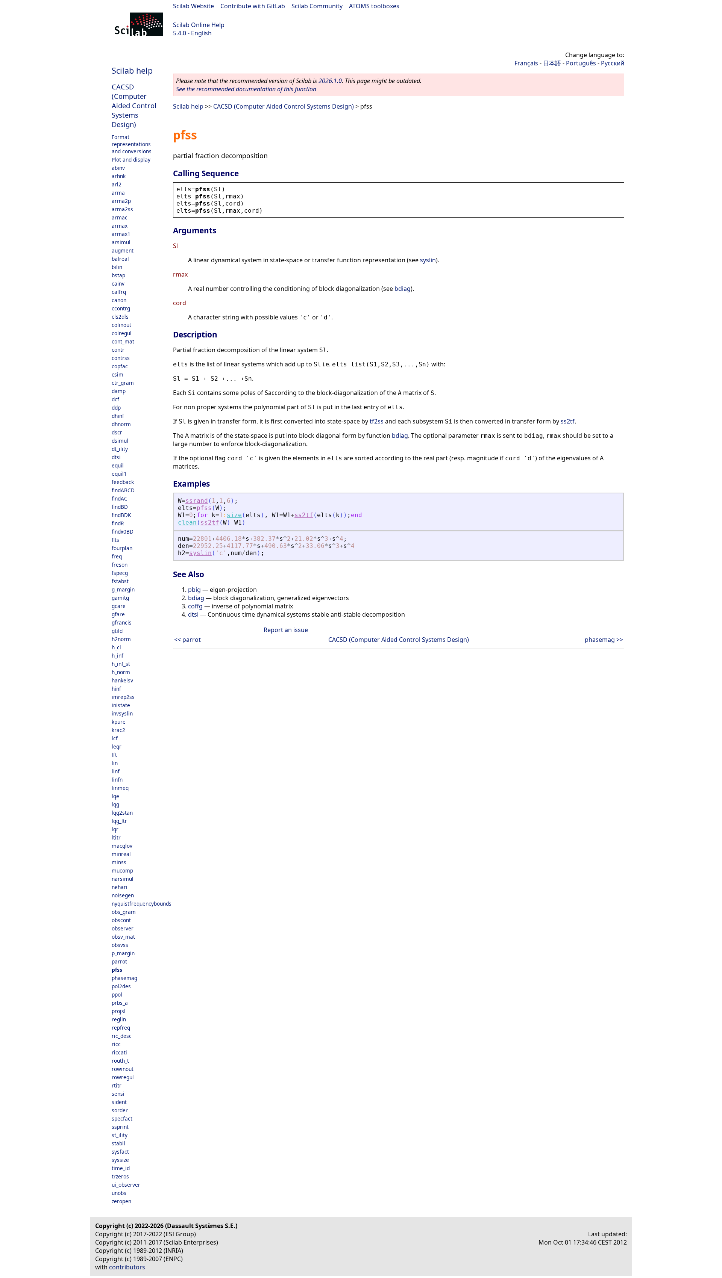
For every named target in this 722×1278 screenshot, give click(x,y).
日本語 (552, 63)
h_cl (116, 647)
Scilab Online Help (198, 25)
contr (118, 349)
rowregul (123, 1077)
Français (526, 63)
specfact (122, 1118)
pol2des (121, 986)
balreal (120, 258)
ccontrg (121, 308)
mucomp (122, 870)
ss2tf (568, 421)
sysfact (120, 1151)
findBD (120, 506)
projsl (119, 1011)
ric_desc (122, 1035)
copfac (120, 366)
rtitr (116, 1085)
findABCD (123, 490)
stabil (118, 1143)
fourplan (122, 548)
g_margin (123, 589)
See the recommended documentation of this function (246, 89)
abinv (118, 167)
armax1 (121, 233)
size (234, 515)
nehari (119, 887)
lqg (115, 804)
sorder (120, 1110)
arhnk (119, 176)
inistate (121, 705)
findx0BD (122, 531)
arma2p (121, 200)
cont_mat (123, 341)
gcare (119, 606)
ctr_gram (123, 382)
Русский (612, 63)
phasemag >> (604, 639)
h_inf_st (121, 663)
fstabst (120, 581)
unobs (119, 1192)
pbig (194, 589)
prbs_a (120, 1002)
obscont (121, 920)
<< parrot (187, 639)
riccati (119, 1052)
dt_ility (120, 448)
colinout (121, 324)
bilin (117, 267)
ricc (116, 1044)
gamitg (120, 597)
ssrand (196, 500)
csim (117, 374)
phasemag (124, 978)
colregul (122, 333)
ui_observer (126, 1184)
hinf (116, 688)
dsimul (120, 440)
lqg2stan (122, 812)
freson (119, 564)
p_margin (123, 953)
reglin (119, 1019)
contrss (121, 357)
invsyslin (122, 713)
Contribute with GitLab (252, 6)
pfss (117, 969)
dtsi (116, 457)
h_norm (121, 672)
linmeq (120, 787)
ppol (117, 994)
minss (119, 862)
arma (118, 192)
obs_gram (124, 911)
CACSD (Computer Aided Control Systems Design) (134, 105)
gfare (118, 614)
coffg (195, 606)
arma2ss (122, 209)
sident (119, 1102)
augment (122, 250)
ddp (116, 407)
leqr (116, 746)
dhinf (118, 415)
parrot (119, 961)
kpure (119, 721)
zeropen (121, 1201)
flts (115, 539)
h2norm (121, 639)
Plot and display (131, 159)
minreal (121, 854)
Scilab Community (317, 6)
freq (117, 556)
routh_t (120, 1060)
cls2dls (120, 316)
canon (119, 300)
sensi (118, 1093)
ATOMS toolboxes (374, 6)
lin (115, 763)
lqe (115, 796)
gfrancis (122, 622)
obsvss (120, 944)
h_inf (117, 655)
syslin (428, 260)
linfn (117, 779)
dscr (117, 432)
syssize (120, 1159)
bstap (118, 275)
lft (114, 754)
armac (119, 217)
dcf (115, 399)
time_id (121, 1168)
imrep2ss (123, 696)
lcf (115, 738)
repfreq (121, 1027)
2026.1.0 (330, 81)
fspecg (120, 572)
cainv (118, 283)
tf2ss (377, 421)
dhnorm (121, 424)
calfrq (119, 291)
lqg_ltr (119, 820)
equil (118, 465)
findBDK (121, 515)
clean (187, 522)
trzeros (120, 1176)
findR (118, 523)
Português (581, 63)
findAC (119, 498)
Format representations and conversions (132, 144)
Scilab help (132, 70)
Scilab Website (193, 6)
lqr (115, 829)
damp (119, 391)
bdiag (402, 288)
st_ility (119, 1135)
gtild (117, 630)
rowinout (122, 1068)
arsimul (121, 242)
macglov (122, 845)
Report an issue (286, 630)
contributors (127, 1267)
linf (116, 771)
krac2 (118, 730)
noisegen (123, 895)
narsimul (122, 878)
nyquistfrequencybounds (141, 903)
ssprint (120, 1126)
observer (122, 928)
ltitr (116, 837)
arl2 (116, 184)
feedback (123, 481)
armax (119, 225)
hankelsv (122, 680)
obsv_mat (123, 936)
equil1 (119, 473)
